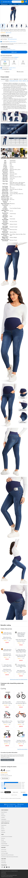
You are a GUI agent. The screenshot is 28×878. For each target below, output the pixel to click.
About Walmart (4, 812)
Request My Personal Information (7, 854)
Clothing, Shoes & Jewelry (13, 80)
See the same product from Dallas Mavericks (18, 679)
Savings (15, 4)
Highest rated (15, 792)
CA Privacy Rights (4, 853)
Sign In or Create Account (10, 804)
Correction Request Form (7, 760)
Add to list (7, 71)
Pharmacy (3, 838)
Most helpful (23, 792)
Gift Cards (3, 832)
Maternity (24, 80)
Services (10, 4)
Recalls (2, 840)
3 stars (2, 785)
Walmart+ (3, 830)
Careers (2, 814)
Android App (3, 862)
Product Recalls (4, 843)
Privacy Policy (4, 851)
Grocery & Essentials (21, 4)
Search (25, 794)
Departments (5, 4)
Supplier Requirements (5, 821)
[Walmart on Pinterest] (9, 867)
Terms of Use (3, 849)
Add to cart (14, 52)
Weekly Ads (19, 806)
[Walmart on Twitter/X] (4, 867)
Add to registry (21, 71)
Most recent (7, 792)
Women (20, 80)
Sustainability (3, 819)
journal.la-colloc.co (12, 41)
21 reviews (9, 32)
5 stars (2, 782)
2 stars (2, 786)
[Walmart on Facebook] (2, 867)
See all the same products (22, 749)
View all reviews (5, 778)
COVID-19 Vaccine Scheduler (6, 836)
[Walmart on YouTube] (6, 867)
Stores (2, 827)
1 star (2, 788)
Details (10, 69)
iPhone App (3, 860)
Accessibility (3, 841)
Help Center (21, 804)
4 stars (2, 783)
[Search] (22, 2)
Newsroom (3, 815)
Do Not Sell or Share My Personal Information (9, 856)
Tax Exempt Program (5, 845)
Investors (3, 817)
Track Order (11, 806)
